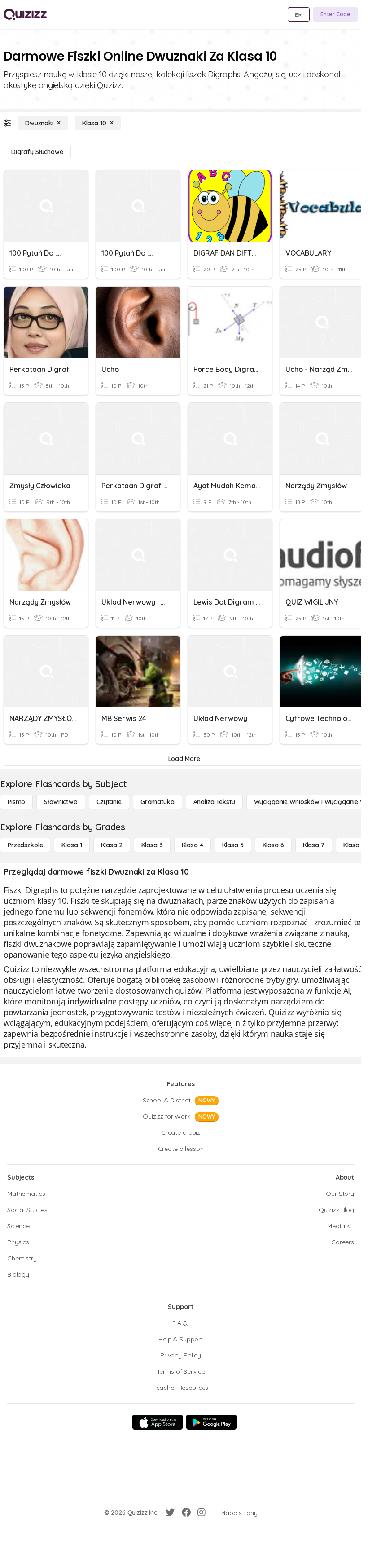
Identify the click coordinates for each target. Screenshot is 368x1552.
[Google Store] (211, 1422)
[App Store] (157, 1422)
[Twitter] (170, 1512)
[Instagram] (201, 1512)
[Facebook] (186, 1512)
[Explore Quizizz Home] (25, 14)
